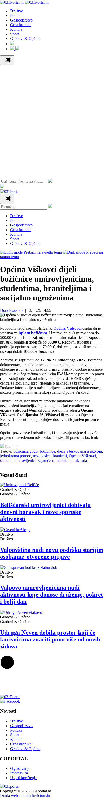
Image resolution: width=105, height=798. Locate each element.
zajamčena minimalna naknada (62, 460)
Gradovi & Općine (25, 38)
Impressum (19, 773)
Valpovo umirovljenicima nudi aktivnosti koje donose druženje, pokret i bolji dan (51, 594)
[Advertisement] (52, 120)
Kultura (16, 29)
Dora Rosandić (12, 310)
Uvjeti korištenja (23, 777)
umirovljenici (25, 460)
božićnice (47, 451)
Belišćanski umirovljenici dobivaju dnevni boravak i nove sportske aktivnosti (45, 512)
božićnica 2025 (25, 451)
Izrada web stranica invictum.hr (25, 795)
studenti (6, 460)
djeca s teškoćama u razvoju (79, 451)
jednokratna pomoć (15, 456)
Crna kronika (20, 25)
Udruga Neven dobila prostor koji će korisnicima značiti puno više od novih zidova (50, 639)
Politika (16, 15)
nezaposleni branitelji (50, 456)
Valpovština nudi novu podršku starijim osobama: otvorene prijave (51, 553)
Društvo (16, 11)
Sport (14, 34)
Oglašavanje (20, 768)
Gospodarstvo (21, 20)
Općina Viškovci (82, 456)
